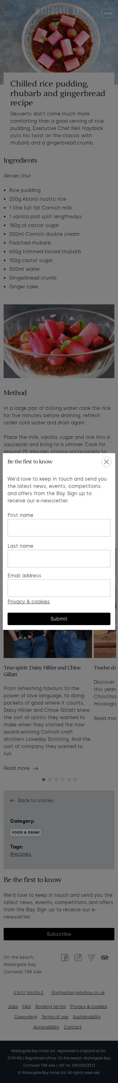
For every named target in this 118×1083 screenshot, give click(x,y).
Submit (59, 619)
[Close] (106, 462)
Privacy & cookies (29, 602)
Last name (20, 546)
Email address (24, 576)
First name (20, 515)
